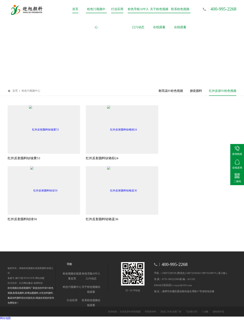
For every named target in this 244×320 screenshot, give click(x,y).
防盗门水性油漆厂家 (171, 311)
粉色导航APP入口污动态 (138, 12)
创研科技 (38, 283)
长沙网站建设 (26, 283)
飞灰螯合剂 (192, 311)
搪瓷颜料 (196, 90)
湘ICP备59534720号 (25, 278)
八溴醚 (205, 311)
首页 (75, 9)
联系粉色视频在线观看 (180, 12)
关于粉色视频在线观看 (159, 12)
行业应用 (117, 9)
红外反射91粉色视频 (222, 90)
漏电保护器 (218, 311)
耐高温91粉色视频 (171, 90)
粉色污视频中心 (96, 12)
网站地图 (39, 278)
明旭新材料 (151, 311)
